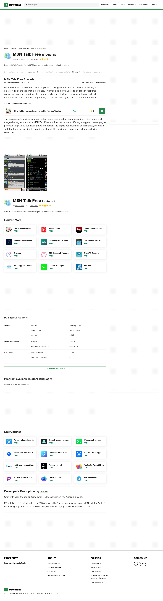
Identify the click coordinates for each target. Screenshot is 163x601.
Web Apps (143, 5)
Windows (104, 5)
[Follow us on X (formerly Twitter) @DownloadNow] (141, 564)
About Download (53, 563)
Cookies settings (97, 582)
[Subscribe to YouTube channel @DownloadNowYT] (145, 564)
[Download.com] (12, 5)
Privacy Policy (96, 563)
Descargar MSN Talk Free (14, 384)
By (18, 59)
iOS (122, 5)
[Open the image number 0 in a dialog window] (14, 172)
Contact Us (51, 572)
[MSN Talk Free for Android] (7, 56)
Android (131, 5)
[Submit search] (26, 5)
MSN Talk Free (34, 54)
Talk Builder (44, 492)
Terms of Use (95, 567)
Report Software (57, 369)
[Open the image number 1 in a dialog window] (36, 172)
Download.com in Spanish (56, 576)
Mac (114, 5)
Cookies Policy (96, 572)
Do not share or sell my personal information (99, 576)
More (153, 5)
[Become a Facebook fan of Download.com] (136, 564)
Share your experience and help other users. (50, 65)
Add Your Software (54, 567)
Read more (102, 82)
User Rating (34, 59)
